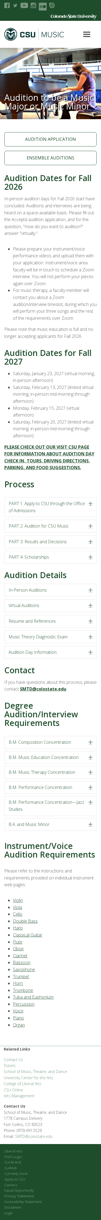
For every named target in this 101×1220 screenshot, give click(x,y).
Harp (18, 928)
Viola (17, 907)
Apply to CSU (14, 1179)
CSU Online (13, 1089)
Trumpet (21, 976)
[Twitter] (15, 5)
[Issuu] (52, 5)
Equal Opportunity (19, 1190)
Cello (17, 914)
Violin (18, 900)
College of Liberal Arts (22, 1083)
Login (8, 1213)
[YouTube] (24, 5)
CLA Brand (12, 1162)
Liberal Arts (13, 1151)
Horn (18, 983)
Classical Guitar (27, 935)
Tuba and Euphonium (33, 997)
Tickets (10, 1065)
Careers (11, 1184)
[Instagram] (33, 5)
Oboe (18, 949)
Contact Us (13, 1059)
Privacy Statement (19, 1196)
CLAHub (10, 1167)
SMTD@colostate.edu (34, 1136)
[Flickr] (43, 7)
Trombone (23, 990)
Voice (18, 1011)
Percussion (23, 1004)
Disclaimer (12, 1207)
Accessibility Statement (23, 1201)
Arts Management (19, 1095)
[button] (90, 503)
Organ (19, 1025)
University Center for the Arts (28, 1077)
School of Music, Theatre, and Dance (35, 1071)
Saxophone (24, 969)
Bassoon (21, 962)
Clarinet (20, 956)
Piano (18, 1018)
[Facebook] (7, 5)
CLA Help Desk (16, 1173)
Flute (17, 942)
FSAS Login (13, 1156)
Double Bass (25, 921)
